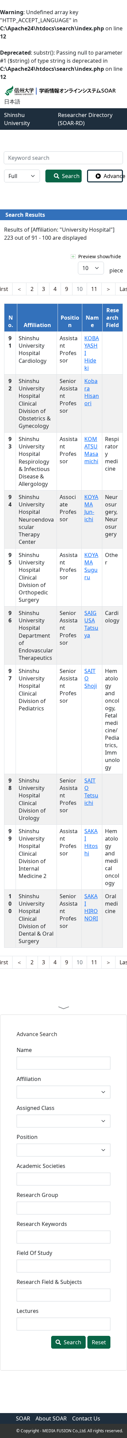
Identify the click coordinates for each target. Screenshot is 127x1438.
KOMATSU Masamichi (91, 450)
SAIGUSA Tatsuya (91, 624)
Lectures (28, 1311)
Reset (99, 1342)
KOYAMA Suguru (91, 566)
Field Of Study (34, 1253)
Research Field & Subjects (49, 1282)
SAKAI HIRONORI (91, 907)
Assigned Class (36, 1108)
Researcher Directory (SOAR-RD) (85, 119)
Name (24, 1050)
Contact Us (86, 1418)
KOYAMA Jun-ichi (91, 508)
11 (94, 289)
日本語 (12, 101)
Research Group (37, 1195)
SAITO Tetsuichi (91, 791)
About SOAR (51, 1418)
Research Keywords (42, 1224)
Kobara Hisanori (91, 392)
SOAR (23, 1418)
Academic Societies (41, 1166)
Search (71, 176)
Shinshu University (17, 119)
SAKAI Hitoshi (91, 842)
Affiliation (29, 1079)
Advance (113, 176)
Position (27, 1137)
